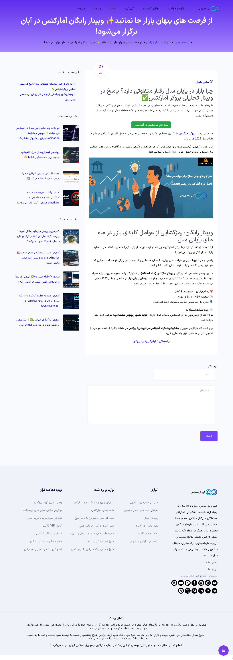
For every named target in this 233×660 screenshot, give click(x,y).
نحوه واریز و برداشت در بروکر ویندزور (92, 533)
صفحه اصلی (182, 42)
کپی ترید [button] (129, 8)
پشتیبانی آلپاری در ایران (144, 541)
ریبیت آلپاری (151, 518)
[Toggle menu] (223, 650)
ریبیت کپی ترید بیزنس (48, 502)
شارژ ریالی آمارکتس (102, 510)
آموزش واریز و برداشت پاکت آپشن (94, 502)
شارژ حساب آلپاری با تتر (99, 541)
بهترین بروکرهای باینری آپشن (44, 518)
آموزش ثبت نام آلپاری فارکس (141, 510)
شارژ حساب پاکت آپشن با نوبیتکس (92, 549)
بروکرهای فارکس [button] (177, 8)
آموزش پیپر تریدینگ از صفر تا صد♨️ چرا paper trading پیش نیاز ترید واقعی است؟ (38, 258)
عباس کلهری (202, 82)
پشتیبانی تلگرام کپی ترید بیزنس (199, 576)
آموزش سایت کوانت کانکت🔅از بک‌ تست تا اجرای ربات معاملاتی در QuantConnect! (39, 301)
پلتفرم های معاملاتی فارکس (45, 541)
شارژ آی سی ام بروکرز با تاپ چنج (94, 518)
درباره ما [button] (80, 8)
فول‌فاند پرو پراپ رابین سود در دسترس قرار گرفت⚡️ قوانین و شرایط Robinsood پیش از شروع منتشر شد (38, 133)
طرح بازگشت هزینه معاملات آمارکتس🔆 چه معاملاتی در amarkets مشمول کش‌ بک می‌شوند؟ (38, 198)
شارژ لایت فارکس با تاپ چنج (96, 526)
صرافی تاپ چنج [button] (151, 8)
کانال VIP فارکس (52, 526)
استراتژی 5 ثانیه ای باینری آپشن (43, 549)
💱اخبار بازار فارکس (158, 42)
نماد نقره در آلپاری (147, 533)
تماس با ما (211, 563)
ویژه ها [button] (97, 8)
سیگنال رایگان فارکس (49, 533)
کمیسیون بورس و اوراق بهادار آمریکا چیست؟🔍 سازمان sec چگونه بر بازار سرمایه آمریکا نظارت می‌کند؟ (38, 236)
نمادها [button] (112, 8)
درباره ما (213, 569)
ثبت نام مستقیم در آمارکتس (151, 125)
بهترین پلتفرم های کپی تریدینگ (42, 510)
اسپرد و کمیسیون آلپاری (144, 502)
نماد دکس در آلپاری (146, 526)
